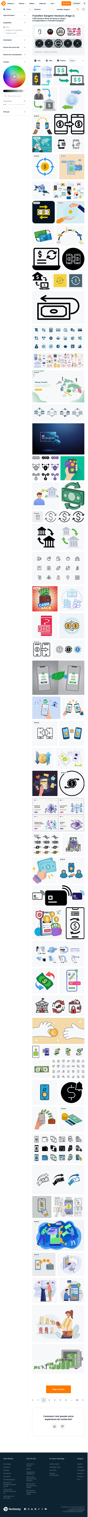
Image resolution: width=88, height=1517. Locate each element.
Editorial (42, 3)
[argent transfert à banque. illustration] (46, 496)
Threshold (7, 101)
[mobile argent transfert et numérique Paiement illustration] (73, 708)
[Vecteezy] (3, 3)
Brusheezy (7, 1464)
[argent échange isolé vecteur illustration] (43, 235)
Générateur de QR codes (8, 1497)
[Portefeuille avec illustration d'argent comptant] (45, 598)
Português (81, 1470)
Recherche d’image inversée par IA (9, 1484)
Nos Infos (52, 1470)
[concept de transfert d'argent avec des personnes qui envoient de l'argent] (58, 386)
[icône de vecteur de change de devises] (67, 280)
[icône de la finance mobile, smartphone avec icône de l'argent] (71, 870)
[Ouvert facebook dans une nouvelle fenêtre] (25, 1509)
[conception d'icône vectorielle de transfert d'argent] (71, 783)
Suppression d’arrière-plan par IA (9, 1491)
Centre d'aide (54, 1464)
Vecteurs (10, 3)
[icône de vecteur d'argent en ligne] (69, 144)
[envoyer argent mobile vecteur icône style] (73, 259)
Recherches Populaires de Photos (31, 1485)
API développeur (9, 1480)
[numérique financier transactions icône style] (41, 649)
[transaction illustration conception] (42, 75)
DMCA (28, 1469)
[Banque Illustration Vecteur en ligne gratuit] (68, 1207)
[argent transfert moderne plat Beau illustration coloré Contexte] (45, 625)
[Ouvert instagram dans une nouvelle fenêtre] (28, 1509)
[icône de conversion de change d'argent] (45, 733)
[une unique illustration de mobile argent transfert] (48, 923)
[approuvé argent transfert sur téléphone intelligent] (71, 980)
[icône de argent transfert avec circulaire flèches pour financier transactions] (73, 496)
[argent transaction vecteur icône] (69, 124)
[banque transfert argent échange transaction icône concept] (58, 537)
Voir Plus (58, 43)
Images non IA (11, 33)
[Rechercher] (77, 9)
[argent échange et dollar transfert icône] (71, 625)
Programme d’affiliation (30, 1473)
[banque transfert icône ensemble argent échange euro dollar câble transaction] (58, 413)
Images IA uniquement (14, 30)
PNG (50, 61)
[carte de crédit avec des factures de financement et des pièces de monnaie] (71, 1119)
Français (80, 1476)
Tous (7, 27)
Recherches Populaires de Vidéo (31, 1492)
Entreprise (7, 1473)
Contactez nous (55, 1467)
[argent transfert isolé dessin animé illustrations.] (69, 758)
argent (72, 61)
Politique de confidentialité (76, 1510)
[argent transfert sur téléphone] (71, 733)
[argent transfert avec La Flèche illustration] (43, 758)
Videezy (6, 1470)
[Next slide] (81, 60)
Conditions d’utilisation (77, 1509)
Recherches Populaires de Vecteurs (31, 1479)
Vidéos (31, 3)
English (80, 1464)
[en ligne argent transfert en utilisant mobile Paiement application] (71, 1290)
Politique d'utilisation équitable (73, 1511)
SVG (39, 61)
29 (77, 1400)
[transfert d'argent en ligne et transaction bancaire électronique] (42, 144)
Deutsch (80, 1473)
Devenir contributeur (54, 1474)
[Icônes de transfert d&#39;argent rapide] (46, 844)
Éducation (7, 1476)
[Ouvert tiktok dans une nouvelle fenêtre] (39, 1509)
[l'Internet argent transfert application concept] (73, 844)
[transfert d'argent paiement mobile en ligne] (42, 124)
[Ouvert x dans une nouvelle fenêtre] (42, 1509)
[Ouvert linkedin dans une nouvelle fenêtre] (32, 1509)
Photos (21, 3)
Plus (52, 3)
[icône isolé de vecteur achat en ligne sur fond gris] (37, 516)
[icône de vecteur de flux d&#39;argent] (45, 166)
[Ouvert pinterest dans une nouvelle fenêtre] (35, 1509)
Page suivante (58, 1389)
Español (80, 1467)
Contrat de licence (30, 1465)
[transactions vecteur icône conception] (43, 212)
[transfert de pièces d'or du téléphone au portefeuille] (44, 1264)
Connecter (76, 3)
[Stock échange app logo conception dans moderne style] (71, 99)
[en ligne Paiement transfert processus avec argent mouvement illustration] (58, 678)
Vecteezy (6, 1467)
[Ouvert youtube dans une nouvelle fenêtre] (46, 1509)
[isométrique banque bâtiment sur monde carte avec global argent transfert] (41, 190)
